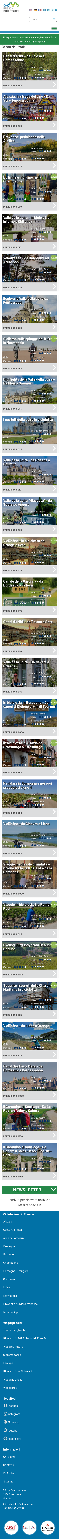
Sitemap (8, 1481)
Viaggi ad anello (12, 1379)
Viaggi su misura (13, 1346)
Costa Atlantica (12, 1229)
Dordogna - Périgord (16, 1271)
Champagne (10, 1262)
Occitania (9, 1279)
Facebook (13, 1405)
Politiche (8, 1473)
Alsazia (7, 1221)
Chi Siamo (9, 1456)
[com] (30, 9)
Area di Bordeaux (13, 1238)
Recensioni (14, 1438)
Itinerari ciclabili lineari (17, 1371)
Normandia (10, 1295)
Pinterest (13, 1422)
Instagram (13, 1414)
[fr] (39, 9)
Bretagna (9, 1246)
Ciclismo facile (12, 1354)
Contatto (8, 1465)
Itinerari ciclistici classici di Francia (24, 1338)
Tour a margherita (14, 1330)
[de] (35, 9)
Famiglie (8, 1363)
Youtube (12, 1430)
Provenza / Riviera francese (20, 1304)
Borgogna (9, 1254)
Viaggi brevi (10, 1387)
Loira (6, 1287)
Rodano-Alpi (11, 1312)
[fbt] (10, 6)
